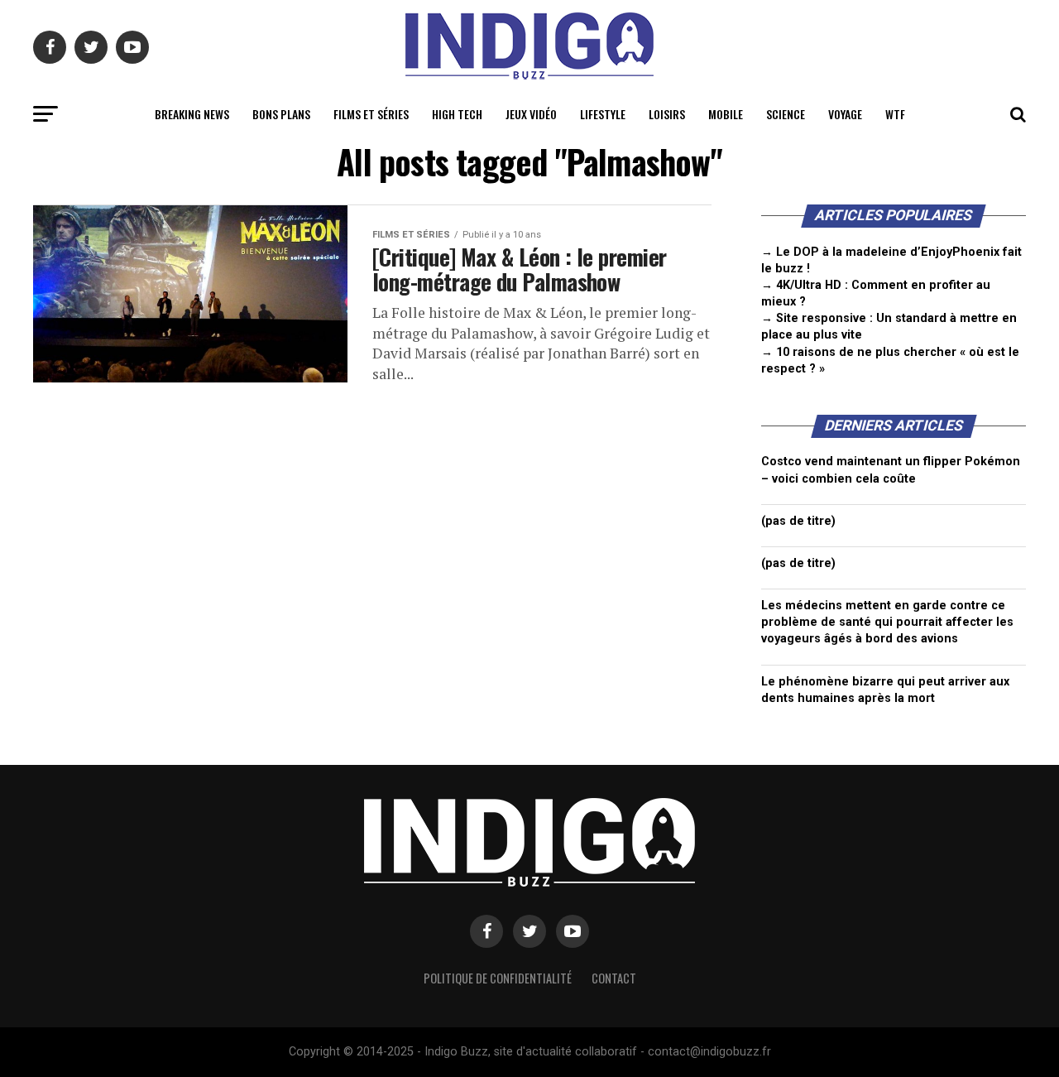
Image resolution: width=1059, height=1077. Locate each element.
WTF (895, 114)
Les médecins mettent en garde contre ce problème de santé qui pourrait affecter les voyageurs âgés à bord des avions (887, 622)
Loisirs (667, 114)
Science (785, 114)
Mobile (725, 114)
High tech (457, 114)
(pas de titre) (798, 521)
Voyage (845, 114)
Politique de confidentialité (498, 978)
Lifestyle (602, 114)
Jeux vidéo (531, 114)
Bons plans (281, 114)
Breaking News (192, 114)
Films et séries (371, 114)
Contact (614, 978)
